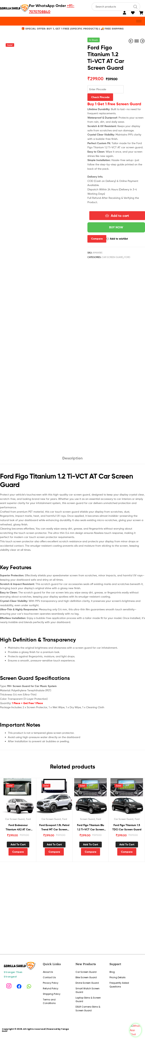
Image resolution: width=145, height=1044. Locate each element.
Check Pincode (100, 97)
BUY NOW (116, 227)
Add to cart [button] (18, 844)
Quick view (22, 798)
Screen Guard (87, 819)
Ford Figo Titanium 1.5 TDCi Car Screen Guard (126, 827)
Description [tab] (72, 458)
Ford (127, 257)
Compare (97, 238)
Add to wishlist (119, 238)
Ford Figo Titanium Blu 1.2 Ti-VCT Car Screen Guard (90, 827)
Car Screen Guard (112, 257)
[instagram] (9, 986)
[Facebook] (19, 986)
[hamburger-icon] (139, 21)
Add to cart (120, 215)
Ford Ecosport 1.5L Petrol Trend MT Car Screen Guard (54, 827)
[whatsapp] (29, 986)
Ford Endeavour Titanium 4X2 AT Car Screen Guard (18, 827)
